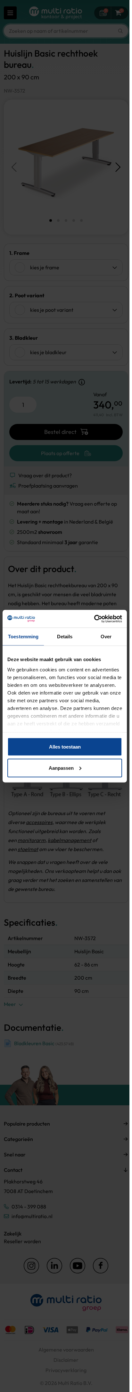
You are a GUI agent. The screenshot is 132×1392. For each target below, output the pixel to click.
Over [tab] (106, 636)
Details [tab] (65, 636)
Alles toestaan (65, 747)
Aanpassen (61, 767)
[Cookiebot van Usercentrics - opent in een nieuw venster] (94, 619)
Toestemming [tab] (23, 636)
